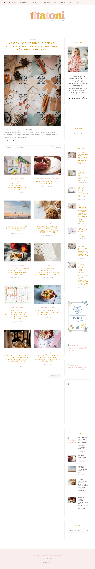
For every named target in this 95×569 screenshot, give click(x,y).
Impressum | (53, 555)
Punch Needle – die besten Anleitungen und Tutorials (82, 232)
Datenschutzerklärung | (41, 555)
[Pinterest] (9, 2)
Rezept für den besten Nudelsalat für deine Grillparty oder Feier (47, 313)
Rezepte (47, 2)
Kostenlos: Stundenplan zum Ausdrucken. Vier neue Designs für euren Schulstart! (17, 315)
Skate (55, 2)
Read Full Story (9, 140)
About (71, 2)
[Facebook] (4, 2)
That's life (19, 223)
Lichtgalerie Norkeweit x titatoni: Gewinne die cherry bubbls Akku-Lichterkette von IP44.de (17, 359)
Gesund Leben (13, 265)
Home (14, 2)
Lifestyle (33, 2)
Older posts (54, 375)
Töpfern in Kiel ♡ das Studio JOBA (47, 183)
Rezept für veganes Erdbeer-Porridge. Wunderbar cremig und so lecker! (47, 358)
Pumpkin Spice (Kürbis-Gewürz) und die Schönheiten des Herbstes (17, 271)
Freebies (62, 2)
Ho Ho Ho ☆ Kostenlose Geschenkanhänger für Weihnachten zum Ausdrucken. (17, 186)
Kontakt (59, 555)
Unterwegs (23, 2)
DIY (40, 2)
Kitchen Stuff (47, 223)
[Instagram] (7, 2)
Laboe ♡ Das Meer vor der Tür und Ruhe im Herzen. (17, 228)
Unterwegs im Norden (49, 178)
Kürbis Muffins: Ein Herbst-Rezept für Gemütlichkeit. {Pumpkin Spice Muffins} (47, 229)
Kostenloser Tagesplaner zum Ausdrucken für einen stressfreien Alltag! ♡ (47, 271)
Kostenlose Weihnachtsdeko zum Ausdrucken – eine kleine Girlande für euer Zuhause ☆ (32, 46)
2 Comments (20, 147)
